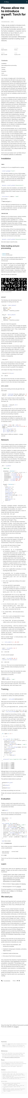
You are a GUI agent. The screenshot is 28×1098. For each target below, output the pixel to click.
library (4, 253)
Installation (3, 63)
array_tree (9, 429)
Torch (12, 21)
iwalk (8, 431)
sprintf (7, 759)
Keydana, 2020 (17, 54)
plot (12, 431)
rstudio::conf (12, 78)
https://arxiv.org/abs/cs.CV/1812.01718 (12, 1057)
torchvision (9, 254)
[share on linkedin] (19, 980)
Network (3, 67)
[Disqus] (14, 1000)
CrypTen (3, 931)
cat (4, 759)
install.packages (6, 170)
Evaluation (3, 71)
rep (16, 425)
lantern (3, 1045)
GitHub (12, 891)
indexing (23, 883)
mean (3, 841)
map (7, 430)
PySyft (18, 929)
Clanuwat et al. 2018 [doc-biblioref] (19, 266)
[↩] (24, 1046)
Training (3, 69)
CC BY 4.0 (8, 1063)
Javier (9, 1043)
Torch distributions (15, 961)
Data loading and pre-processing (9, 65)
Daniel (18, 81)
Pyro (4, 934)
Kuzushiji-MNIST (9, 266)
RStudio (15, 49)
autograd (18, 886)
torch (7, 253)
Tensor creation (15, 883)
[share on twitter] (17, 980)
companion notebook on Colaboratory (12, 154)
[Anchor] (0, 164)
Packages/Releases (5, 21)
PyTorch (13, 88)
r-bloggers (16, 1026)
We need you (4, 75)
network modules (16, 881)
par (3, 425)
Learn (2, 73)
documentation (12, 556)
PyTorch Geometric (6, 932)
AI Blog (6, 2)
